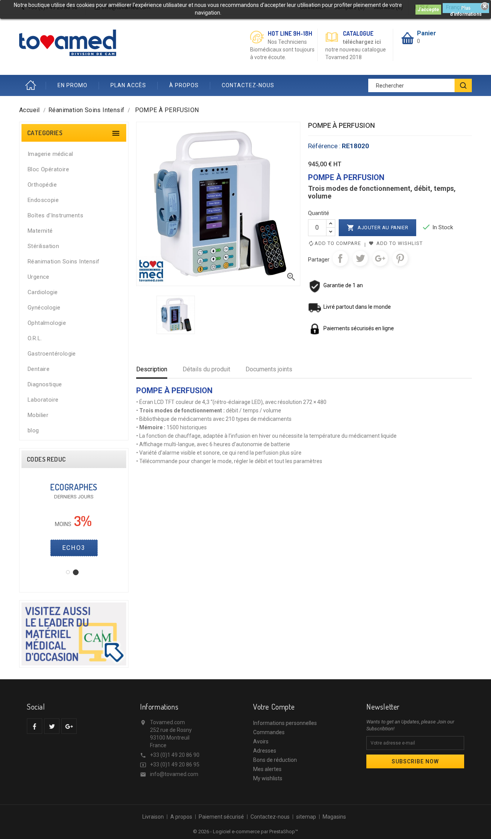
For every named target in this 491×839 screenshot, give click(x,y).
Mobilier (38, 415)
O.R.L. (35, 338)
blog (33, 430)
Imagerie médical (50, 154)
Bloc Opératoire (48, 169)
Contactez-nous (270, 817)
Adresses (264, 751)
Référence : (324, 146)
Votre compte (274, 706)
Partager (340, 258)
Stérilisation (43, 246)
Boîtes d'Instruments (55, 215)
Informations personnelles (285, 723)
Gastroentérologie (52, 353)
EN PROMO (72, 85)
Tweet (360, 258)
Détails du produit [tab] (206, 369)
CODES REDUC (46, 459)
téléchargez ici (362, 42)
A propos (181, 817)
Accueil (32, 85)
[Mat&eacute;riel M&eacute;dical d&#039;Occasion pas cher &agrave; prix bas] (73, 633)
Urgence (38, 276)
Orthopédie (42, 184)
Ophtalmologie (47, 322)
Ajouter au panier (378, 228)
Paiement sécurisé (221, 817)
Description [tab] (151, 369)
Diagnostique (45, 384)
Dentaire (38, 369)
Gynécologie (44, 307)
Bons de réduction (275, 760)
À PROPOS (184, 85)
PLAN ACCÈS (128, 85)
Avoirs (261, 741)
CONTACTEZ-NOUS (248, 85)
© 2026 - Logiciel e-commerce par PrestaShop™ (245, 831)
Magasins (334, 817)
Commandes (269, 732)
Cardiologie (43, 292)
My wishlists (267, 778)
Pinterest (400, 258)
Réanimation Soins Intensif (63, 261)
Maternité (40, 230)
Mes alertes (267, 769)
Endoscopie (43, 200)
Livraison (153, 817)
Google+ (380, 258)
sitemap (306, 817)
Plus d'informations (466, 9)
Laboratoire (43, 399)
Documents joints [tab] (269, 369)
